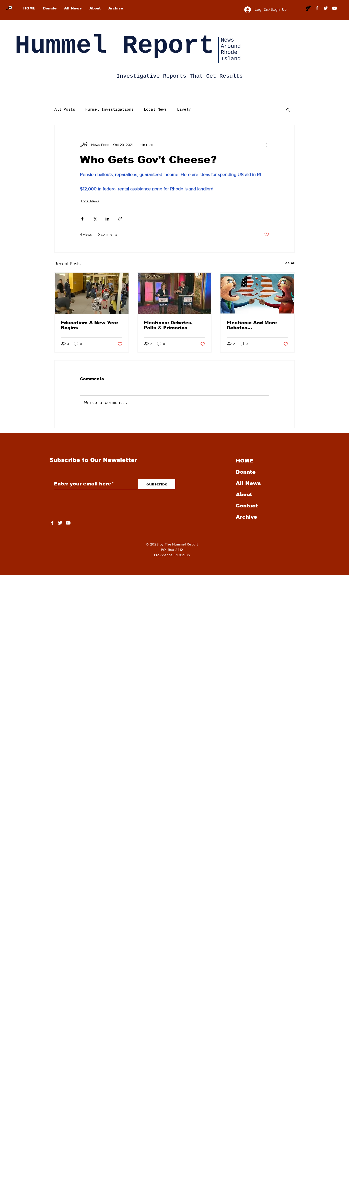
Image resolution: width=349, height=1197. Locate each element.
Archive (246, 517)
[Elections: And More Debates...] (257, 293)
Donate (245, 472)
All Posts (64, 110)
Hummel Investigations (109, 110)
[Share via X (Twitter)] (94, 218)
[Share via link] (120, 218)
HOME (244, 460)
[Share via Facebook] (82, 218)
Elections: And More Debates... (252, 325)
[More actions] (266, 145)
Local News (155, 110)
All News (248, 483)
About (244, 494)
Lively (184, 110)
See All (289, 263)
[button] (288, 110)
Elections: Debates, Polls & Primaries (168, 325)
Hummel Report (114, 45)
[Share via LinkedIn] (107, 218)
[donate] (308, 8)
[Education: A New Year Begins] (92, 293)
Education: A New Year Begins (89, 325)
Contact (247, 505)
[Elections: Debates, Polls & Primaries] (175, 293)
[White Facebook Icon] (52, 523)
